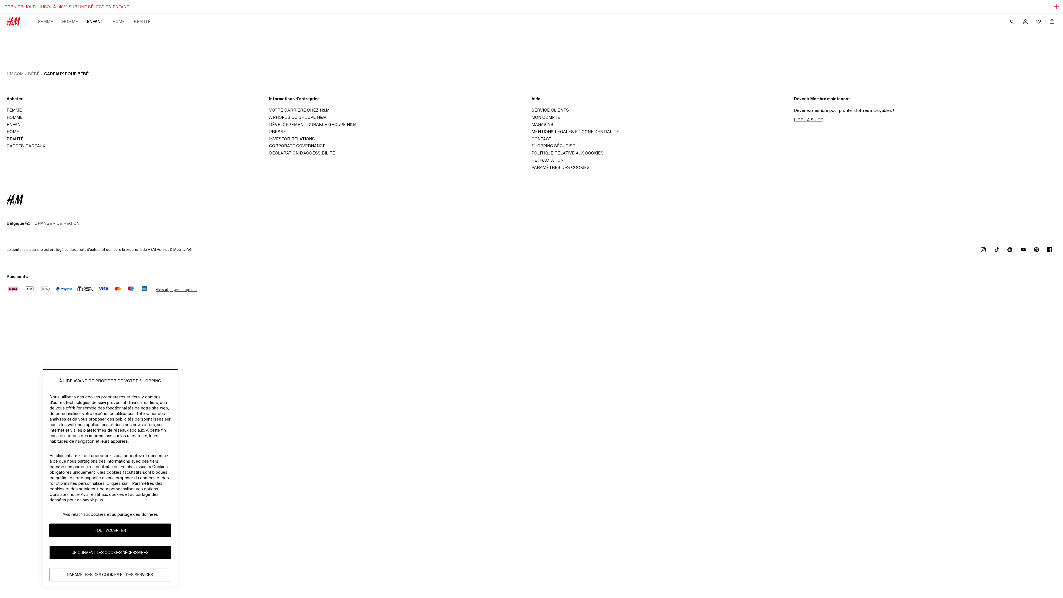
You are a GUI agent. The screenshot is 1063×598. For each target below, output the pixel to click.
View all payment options (176, 290)
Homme (70, 21)
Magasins (542, 124)
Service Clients (550, 110)
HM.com (15, 73)
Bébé (34, 73)
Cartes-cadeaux (26, 145)
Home (118, 21)
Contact (541, 138)
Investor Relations (292, 138)
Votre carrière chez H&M (299, 110)
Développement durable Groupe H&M (313, 124)
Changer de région (57, 223)
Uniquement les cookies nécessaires (110, 552)
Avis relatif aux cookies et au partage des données (110, 514)
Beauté (142, 21)
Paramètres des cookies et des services (110, 574)
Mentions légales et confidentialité (575, 131)
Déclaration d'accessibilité (302, 153)
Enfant (95, 21)
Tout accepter (110, 530)
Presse (277, 131)
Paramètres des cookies (561, 167)
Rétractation (548, 160)
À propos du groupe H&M (298, 117)
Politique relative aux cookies (567, 153)
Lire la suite (808, 119)
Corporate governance (297, 145)
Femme (45, 21)
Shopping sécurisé (553, 145)
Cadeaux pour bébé (66, 73)
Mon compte (546, 117)
